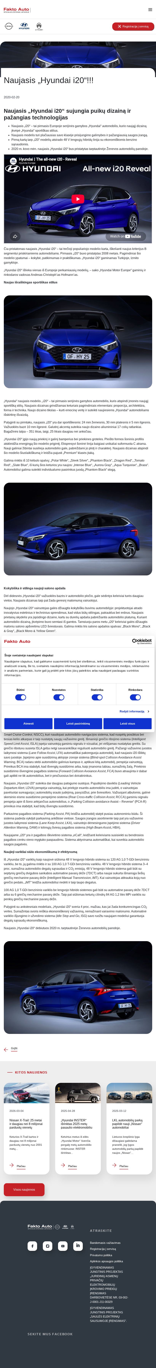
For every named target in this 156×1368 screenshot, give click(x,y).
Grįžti (14, 1048)
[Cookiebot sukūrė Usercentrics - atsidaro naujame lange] (135, 641)
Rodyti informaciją (132, 711)
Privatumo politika (101, 1255)
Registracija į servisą (103, 1248)
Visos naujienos (24, 1189)
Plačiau (21, 1166)
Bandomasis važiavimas (105, 1242)
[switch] (58, 697)
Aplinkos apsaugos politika (106, 1261)
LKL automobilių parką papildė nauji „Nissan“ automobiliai (127, 1124)
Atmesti (28, 723)
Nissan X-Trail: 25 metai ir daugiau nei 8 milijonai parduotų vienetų (26, 1124)
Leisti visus (127, 723)
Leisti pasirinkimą (78, 723)
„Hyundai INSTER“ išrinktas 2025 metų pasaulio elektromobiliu (76, 1124)
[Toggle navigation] (152, 9)
